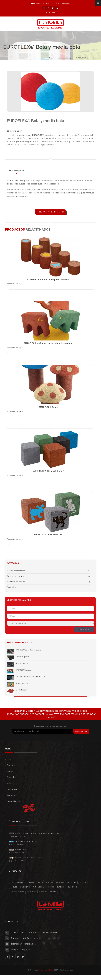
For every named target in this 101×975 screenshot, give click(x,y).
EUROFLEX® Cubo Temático (48, 535)
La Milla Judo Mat (22, 683)
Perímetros (12, 587)
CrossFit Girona (20, 850)
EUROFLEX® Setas (48, 407)
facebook (7, 956)
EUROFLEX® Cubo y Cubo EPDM (48, 471)
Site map (51, 12)
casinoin (50, 144)
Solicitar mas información (52, 212)
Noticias (10, 783)
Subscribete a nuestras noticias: (50, 726)
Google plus (18, 956)
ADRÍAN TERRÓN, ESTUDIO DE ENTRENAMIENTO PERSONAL (37, 833)
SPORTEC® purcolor (24, 670)
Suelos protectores (16, 571)
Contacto (11, 795)
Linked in (23, 956)
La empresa (12, 789)
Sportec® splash (22, 657)
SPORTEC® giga (22, 663)
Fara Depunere (13, 801)
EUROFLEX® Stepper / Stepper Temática (48, 279)
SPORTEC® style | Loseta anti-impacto (30, 677)
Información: (16, 131)
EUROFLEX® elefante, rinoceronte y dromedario (48, 343)
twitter (12, 956)
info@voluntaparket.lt (42, 3)
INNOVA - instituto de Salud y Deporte (29, 858)
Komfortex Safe (21, 690)
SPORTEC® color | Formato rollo (28, 650)
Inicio (51, 58)
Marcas (10, 771)
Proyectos (11, 777)
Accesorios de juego (64, 58)
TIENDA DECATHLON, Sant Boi (26, 841)
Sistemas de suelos (16, 582)
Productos (11, 765)
